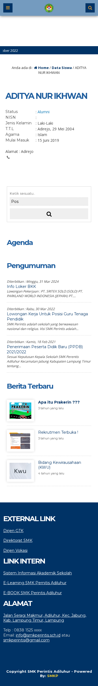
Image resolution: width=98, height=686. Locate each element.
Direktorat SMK (17, 540)
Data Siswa (62, 67)
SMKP (52, 676)
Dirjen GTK (13, 530)
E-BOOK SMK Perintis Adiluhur (32, 592)
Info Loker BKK (21, 286)
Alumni (44, 111)
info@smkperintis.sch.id (38, 635)
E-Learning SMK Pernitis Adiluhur (34, 582)
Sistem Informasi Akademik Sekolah (37, 573)
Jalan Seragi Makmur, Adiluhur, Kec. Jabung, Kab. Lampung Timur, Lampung (44, 618)
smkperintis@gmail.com (26, 640)
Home (43, 67)
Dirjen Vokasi (15, 550)
